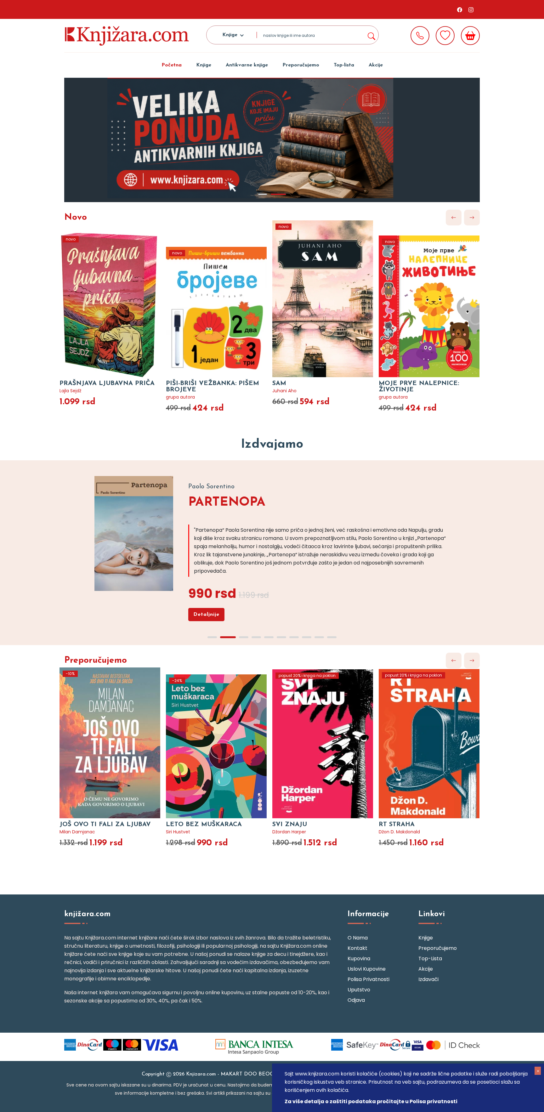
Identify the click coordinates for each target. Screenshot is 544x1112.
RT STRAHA (397, 824)
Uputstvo (359, 989)
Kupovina (359, 958)
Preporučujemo (300, 65)
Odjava (356, 1000)
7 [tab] (294, 637)
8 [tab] (306, 637)
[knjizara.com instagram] (470, 9)
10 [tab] (332, 637)
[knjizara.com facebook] (459, 9)
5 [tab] (269, 637)
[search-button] (371, 35)
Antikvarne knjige (247, 65)
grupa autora (180, 397)
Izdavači (428, 979)
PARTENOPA (226, 502)
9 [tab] (319, 637)
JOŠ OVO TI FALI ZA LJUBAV (105, 824)
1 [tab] (262, 194)
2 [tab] (278, 194)
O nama (358, 937)
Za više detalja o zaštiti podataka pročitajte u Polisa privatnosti (371, 1101)
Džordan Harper (289, 832)
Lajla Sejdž (70, 391)
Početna (172, 65)
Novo (75, 217)
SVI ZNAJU (289, 824)
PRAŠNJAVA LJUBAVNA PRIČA (107, 383)
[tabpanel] (272, 140)
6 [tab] (281, 637)
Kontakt (357, 948)
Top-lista (344, 65)
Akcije (376, 65)
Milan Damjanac (77, 832)
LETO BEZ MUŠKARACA (204, 824)
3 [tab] (243, 637)
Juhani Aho (284, 391)
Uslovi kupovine (367, 969)
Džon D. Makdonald (399, 832)
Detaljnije (206, 614)
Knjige (203, 65)
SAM (279, 383)
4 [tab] (256, 637)
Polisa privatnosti (368, 979)
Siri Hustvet (178, 832)
